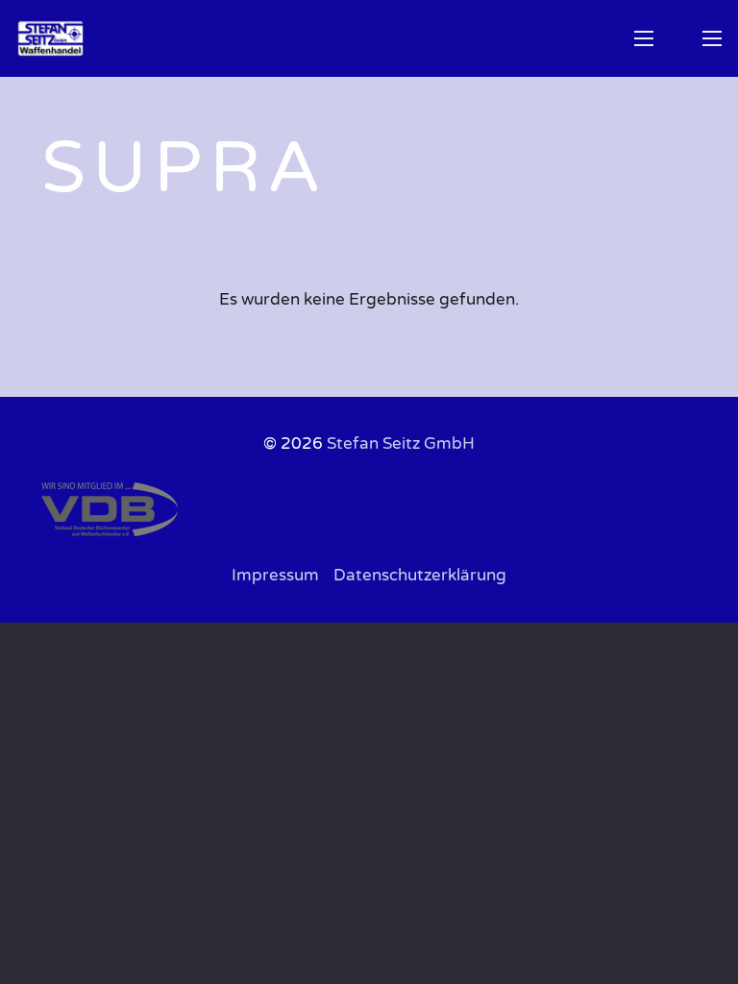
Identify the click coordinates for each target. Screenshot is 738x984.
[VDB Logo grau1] (369, 509)
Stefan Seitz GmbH (401, 443)
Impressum (275, 575)
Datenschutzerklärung (419, 575)
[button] (643, 38)
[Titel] (50, 38)
